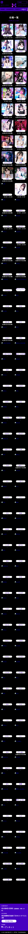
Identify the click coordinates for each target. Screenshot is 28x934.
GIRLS (24, 9)
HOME (3, 9)
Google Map (9, 921)
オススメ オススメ (5, 6)
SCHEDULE (10, 9)
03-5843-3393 (12, 909)
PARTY (17, 9)
